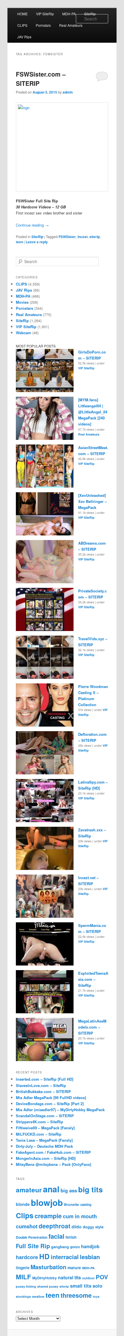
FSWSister (67, 236)
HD (44, 1256)
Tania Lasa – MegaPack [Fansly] (44, 1140)
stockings (23, 1296)
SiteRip (90, 13)
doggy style (93, 1226)
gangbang (60, 1246)
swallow (38, 1296)
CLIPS (22, 25)
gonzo (75, 1246)
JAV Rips (24, 36)
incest (83, 236)
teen (19, 241)
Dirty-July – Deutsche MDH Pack (44, 1146)
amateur (29, 1189)
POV (102, 1277)
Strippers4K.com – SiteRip (39, 1121)
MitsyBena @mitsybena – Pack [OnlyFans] (53, 1164)
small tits (80, 1285)
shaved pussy (47, 1286)
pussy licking (26, 1286)
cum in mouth (80, 1216)
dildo (77, 1226)
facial (56, 1236)
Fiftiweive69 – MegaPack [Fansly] (45, 1127)
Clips (24, 1215)
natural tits (69, 1277)
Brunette (71, 1204)
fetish (70, 1237)
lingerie (22, 1267)
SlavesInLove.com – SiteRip (41, 1085)
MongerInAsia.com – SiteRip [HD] (46, 1158)
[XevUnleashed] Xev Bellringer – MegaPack (92, 501)
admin (68, 92)
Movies (22, 302)
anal (51, 1189)
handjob (90, 1246)
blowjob (47, 1202)
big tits (90, 1189)
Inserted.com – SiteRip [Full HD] (44, 1079)
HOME (22, 13)
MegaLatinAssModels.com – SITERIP (92, 1027)
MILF (23, 1276)
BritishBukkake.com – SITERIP (43, 1091)
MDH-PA (69, 13)
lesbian (90, 1257)
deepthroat (54, 1226)
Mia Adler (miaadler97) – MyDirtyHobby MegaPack (60, 1109)
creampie (48, 1215)
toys (96, 1296)
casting (85, 1204)
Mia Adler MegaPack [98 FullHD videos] (51, 1097)
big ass (69, 1190)
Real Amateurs (70, 25)
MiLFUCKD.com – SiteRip (38, 1134)
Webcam (23, 332)
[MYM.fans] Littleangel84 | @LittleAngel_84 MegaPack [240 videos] (92, 412)
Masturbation (48, 1267)
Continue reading (32, 225)
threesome (76, 1295)
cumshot (26, 1226)
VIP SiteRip (45, 13)
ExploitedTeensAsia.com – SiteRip (93, 979)
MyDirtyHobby (44, 1277)
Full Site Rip (33, 1246)
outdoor (88, 1278)
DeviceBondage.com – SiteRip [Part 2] (50, 1103)
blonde (23, 1204)
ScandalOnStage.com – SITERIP (45, 1115)
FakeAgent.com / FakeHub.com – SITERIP (53, 1152)
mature (74, 1267)
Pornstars (43, 25)
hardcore (27, 1257)
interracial (65, 1257)
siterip (94, 236)
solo (97, 1285)
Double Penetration (31, 1237)
